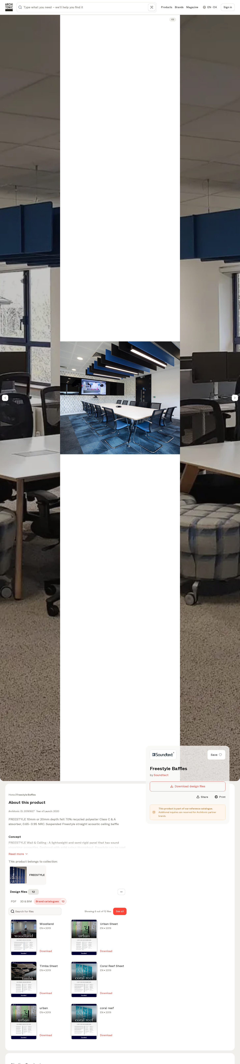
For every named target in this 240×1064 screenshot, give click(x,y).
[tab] (13, 901)
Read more (16, 854)
